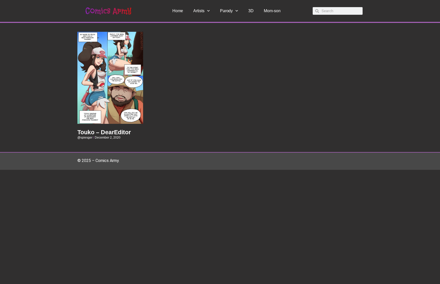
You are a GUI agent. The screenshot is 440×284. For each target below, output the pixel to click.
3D (251, 11)
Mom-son (272, 11)
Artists (198, 11)
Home (177, 11)
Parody (226, 11)
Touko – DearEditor (104, 132)
